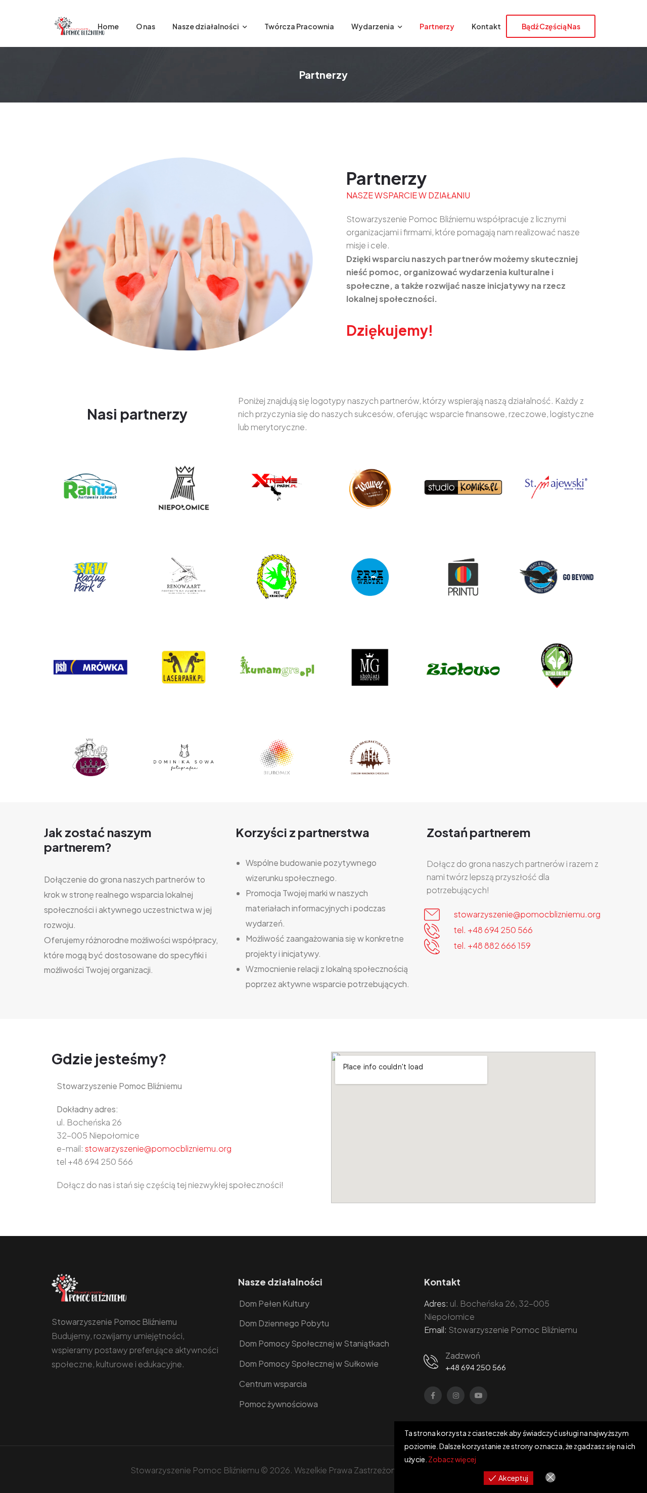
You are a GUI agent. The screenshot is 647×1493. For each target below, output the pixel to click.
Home (108, 26)
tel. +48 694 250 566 (493, 929)
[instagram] (456, 1395)
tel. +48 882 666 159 (492, 945)
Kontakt (486, 26)
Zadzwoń (462, 1355)
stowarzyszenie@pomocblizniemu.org (527, 914)
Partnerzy (437, 26)
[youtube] (478, 1395)
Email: (435, 1329)
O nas (145, 26)
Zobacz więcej (452, 1459)
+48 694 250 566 (475, 1367)
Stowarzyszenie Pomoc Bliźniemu (512, 1329)
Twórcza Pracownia (299, 26)
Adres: (436, 1303)
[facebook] (433, 1395)
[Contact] (432, 1361)
